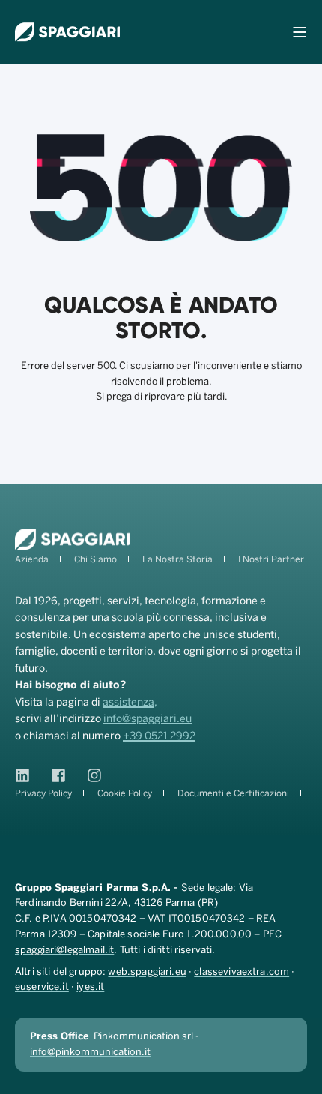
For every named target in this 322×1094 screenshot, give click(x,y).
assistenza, (130, 702)
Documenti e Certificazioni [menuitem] (233, 793)
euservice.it (42, 986)
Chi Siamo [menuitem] (95, 559)
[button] (303, 1075)
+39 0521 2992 (159, 736)
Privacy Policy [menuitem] (43, 793)
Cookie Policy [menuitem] (124, 793)
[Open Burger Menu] (300, 32)
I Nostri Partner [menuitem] (271, 559)
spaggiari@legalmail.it (64, 949)
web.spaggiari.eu (147, 971)
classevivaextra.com (241, 971)
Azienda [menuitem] (32, 559)
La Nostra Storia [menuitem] (177, 559)
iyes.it (90, 986)
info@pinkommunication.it (90, 1051)
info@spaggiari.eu (147, 718)
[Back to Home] (67, 32)
